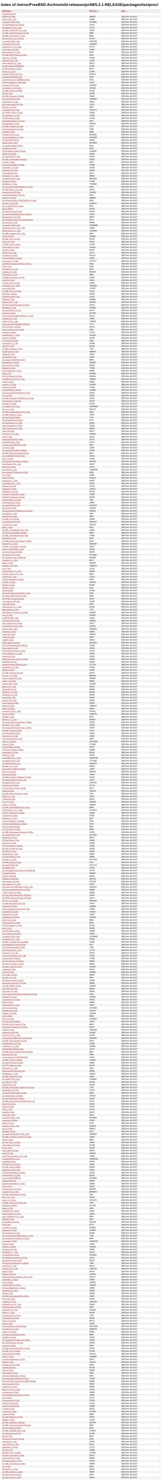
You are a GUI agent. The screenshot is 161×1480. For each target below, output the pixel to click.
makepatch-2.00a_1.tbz (12, 28)
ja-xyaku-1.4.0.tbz (9, 1082)
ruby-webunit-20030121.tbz (13, 1071)
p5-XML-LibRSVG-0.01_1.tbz (14, 30)
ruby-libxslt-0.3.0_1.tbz (11, 464)
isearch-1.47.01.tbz (10, 203)
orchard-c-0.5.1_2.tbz (11, 725)
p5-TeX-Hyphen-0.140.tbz (13, 961)
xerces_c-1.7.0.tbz (9, 676)
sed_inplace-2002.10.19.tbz (13, 769)
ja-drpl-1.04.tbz (8, 250)
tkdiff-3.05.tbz (7, 1002)
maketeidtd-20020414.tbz (12, 1049)
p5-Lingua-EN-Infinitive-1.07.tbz (15, 1379)
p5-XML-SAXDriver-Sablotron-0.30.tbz (18, 1087)
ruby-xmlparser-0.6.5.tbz (12, 428)
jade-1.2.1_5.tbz (9, 1200)
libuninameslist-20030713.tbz (14, 665)
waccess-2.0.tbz (9, 1346)
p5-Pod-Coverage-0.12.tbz (13, 1455)
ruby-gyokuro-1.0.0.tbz (11, 500)
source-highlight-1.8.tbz (12, 678)
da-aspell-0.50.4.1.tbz (11, 99)
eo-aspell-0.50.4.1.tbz (11, 505)
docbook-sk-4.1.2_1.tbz (12, 607)
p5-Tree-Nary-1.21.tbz (11, 1142)
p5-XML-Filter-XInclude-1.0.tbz (15, 794)
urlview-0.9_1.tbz (9, 577)
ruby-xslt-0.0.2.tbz (9, 1055)
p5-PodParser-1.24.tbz (11, 390)
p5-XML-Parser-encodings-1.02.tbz (16, 541)
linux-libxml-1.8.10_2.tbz (12, 626)
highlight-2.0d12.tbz (10, 879)
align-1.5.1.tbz (8, 1123)
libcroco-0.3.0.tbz (9, 508)
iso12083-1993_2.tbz (11, 442)
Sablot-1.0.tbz (8, 1362)
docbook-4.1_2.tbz (10, 481)
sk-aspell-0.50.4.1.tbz (11, 179)
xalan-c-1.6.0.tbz (9, 741)
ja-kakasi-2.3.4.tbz (9, 255)
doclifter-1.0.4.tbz (9, 404)
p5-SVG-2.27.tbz (9, 851)
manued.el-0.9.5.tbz (10, 1033)
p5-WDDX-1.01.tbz (10, 492)
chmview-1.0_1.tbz (10, 736)
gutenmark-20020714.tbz (12, 440)
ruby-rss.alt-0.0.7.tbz (10, 1384)
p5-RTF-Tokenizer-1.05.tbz (13, 813)
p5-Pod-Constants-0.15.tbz (13, 494)
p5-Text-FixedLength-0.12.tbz (14, 1093)
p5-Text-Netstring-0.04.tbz (13, 129)
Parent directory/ (9, 14)
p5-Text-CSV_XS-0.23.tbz (13, 39)
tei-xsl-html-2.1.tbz (9, 223)
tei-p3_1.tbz (7, 1148)
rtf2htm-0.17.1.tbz (9, 253)
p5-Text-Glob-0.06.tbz (11, 417)
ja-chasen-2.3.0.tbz (10, 341)
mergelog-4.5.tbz (9, 148)
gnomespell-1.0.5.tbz (11, 365)
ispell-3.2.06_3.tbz (10, 629)
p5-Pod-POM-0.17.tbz (11, 857)
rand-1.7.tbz (7, 1109)
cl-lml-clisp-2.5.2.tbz (10, 50)
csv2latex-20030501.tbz (12, 77)
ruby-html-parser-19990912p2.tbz (16, 80)
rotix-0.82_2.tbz (8, 1115)
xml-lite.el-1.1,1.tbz (10, 269)
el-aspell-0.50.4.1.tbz (11, 110)
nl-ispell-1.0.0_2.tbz (10, 1329)
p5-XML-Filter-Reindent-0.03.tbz (15, 33)
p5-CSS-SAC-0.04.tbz (11, 327)
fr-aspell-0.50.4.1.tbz (10, 135)
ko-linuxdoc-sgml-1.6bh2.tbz (14, 558)
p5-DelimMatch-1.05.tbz (12, 258)
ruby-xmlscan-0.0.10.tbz (12, 623)
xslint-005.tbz (7, 590)
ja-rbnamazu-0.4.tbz (10, 1392)
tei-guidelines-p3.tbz (10, 1255)
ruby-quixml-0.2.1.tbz (11, 1400)
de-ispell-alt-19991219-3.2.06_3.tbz (17, 1038)
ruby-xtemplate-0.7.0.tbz (12, 426)
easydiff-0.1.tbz (8, 868)
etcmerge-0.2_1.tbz (10, 343)
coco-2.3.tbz (7, 396)
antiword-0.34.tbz (9, 489)
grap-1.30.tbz (7, 1282)
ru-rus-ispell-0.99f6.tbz (11, 1178)
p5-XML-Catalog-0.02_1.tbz (13, 234)
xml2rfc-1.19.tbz (8, 582)
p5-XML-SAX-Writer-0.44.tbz (14, 547)
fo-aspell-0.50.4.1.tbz (11, 783)
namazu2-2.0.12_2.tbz (11, 711)
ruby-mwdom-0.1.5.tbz (11, 1214)
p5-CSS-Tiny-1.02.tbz (11, 829)
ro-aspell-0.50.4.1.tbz (11, 44)
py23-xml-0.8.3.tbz (10, 1008)
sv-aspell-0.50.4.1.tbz (11, 835)
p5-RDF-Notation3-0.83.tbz (13, 497)
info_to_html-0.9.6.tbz (11, 827)
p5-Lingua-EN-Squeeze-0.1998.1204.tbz (19, 1381)
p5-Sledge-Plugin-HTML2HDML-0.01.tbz (19, 201)
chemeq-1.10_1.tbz (10, 953)
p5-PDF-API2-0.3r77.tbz (12, 74)
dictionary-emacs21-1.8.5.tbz (14, 983)
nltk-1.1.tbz (6, 374)
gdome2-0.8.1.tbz (9, 997)
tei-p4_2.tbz (7, 1186)
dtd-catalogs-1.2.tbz (10, 610)
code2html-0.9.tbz (9, 662)
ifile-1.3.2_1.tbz (8, 1197)
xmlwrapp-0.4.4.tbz (10, 752)
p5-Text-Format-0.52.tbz (12, 212)
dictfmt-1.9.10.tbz (9, 154)
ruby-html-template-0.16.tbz (13, 947)
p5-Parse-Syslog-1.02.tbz (12, 750)
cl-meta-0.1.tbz (8, 1409)
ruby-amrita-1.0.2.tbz (10, 882)
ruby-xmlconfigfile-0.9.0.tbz (13, 165)
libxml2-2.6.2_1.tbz (10, 1269)
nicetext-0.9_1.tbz (9, 470)
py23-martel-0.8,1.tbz (11, 1458)
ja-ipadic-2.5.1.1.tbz (10, 1192)
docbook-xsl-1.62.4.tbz (11, 1189)
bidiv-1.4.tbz (7, 527)
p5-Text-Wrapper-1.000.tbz (13, 821)
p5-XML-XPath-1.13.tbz (12, 415)
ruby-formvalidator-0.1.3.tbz (13, 1184)
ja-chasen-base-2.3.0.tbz (12, 1096)
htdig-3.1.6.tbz (8, 1357)
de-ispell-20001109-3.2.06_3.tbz (15, 1134)
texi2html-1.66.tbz (9, 294)
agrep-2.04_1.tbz (9, 19)
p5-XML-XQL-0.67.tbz (11, 239)
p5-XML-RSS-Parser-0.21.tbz (14, 55)
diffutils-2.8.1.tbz (9, 1274)
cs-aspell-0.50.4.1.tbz (11, 406)
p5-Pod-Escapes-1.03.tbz (12, 980)
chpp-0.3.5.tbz (8, 744)
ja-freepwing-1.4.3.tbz (11, 1175)
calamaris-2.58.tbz (10, 1120)
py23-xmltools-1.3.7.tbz (12, 371)
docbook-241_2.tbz (10, 854)
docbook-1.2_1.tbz (10, 1068)
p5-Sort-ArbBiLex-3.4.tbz (12, 1417)
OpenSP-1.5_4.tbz (10, 544)
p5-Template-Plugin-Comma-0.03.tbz (17, 220)
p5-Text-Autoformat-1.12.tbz (13, 1359)
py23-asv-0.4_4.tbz (10, 102)
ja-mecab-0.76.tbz (9, 1241)
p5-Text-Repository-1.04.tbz (13, 1173)
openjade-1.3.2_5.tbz (11, 286)
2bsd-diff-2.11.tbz (9, 689)
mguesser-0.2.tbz (9, 1230)
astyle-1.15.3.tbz (9, 681)
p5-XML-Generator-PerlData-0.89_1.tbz (18, 1101)
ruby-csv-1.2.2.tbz (9, 58)
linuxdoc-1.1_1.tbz (10, 560)
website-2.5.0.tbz (9, 1013)
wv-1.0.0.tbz (7, 1129)
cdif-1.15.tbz (7, 1016)
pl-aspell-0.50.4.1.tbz (11, 1159)
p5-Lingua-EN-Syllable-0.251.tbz (16, 324)
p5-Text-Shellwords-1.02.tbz (14, 1376)
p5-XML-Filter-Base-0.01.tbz (14, 1195)
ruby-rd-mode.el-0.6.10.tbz (13, 330)
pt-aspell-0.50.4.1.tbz (11, 1118)
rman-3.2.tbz (7, 1324)
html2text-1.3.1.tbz (9, 692)
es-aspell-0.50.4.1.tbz (11, 761)
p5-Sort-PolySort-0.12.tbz (12, 1063)
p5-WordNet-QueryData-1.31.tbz (15, 1395)
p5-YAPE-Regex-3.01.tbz (12, 1343)
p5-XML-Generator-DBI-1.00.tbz (15, 1296)
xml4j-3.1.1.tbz (8, 1030)
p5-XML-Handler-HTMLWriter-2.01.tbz (18, 398)
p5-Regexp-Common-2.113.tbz (15, 613)
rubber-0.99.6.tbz (9, 1181)
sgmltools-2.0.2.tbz (10, 170)
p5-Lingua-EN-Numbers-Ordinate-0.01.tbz (19, 994)
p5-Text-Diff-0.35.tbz (10, 140)
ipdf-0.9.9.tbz (7, 1272)
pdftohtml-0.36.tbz (9, 1206)
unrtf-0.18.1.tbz (8, 280)
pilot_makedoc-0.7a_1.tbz (13, 1217)
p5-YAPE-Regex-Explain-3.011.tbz (16, 898)
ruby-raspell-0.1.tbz (10, 648)
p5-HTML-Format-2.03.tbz (13, 599)
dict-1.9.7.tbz (7, 1450)
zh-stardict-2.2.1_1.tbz (11, 758)
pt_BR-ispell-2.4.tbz (10, 352)
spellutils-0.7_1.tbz (10, 1252)
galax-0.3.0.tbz (8, 706)
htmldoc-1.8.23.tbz (10, 566)
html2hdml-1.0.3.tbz (10, 1090)
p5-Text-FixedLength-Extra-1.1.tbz (16, 593)
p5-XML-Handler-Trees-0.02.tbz (15, 942)
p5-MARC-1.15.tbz (10, 1280)
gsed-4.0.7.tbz (8, 346)
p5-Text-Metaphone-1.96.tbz (14, 1288)
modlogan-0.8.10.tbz (10, 917)
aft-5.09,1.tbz (7, 93)
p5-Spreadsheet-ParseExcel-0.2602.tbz (18, 871)
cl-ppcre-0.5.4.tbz (9, 1411)
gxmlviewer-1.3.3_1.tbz (12, 47)
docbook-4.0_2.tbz (10, 695)
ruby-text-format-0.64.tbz (12, 552)
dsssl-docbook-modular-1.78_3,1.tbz (17, 1277)
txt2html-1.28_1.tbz (10, 61)
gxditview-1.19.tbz (9, 1387)
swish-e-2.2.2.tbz (9, 198)
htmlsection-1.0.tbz (10, 914)
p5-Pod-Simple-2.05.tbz (12, 376)
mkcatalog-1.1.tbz (9, 514)
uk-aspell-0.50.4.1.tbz (11, 225)
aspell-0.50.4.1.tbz (10, 143)
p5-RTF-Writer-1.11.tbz (11, 1065)
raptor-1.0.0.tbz (8, 709)
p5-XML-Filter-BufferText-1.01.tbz (16, 807)
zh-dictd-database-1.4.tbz (12, 137)
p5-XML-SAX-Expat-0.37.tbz (14, 1024)
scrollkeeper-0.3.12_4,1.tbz (13, 379)
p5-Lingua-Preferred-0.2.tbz (13, 360)
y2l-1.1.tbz (6, 569)
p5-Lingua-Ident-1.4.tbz (12, 1461)
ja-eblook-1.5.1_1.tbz (11, 939)
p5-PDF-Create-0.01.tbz (12, 849)
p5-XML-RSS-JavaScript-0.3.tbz (15, 453)
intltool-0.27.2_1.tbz (10, 176)
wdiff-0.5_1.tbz (8, 755)
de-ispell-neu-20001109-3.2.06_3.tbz (17, 887)
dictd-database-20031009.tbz (14, 1326)
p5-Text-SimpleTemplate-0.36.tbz (16, 305)
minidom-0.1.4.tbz (9, 319)
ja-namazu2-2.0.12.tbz (11, 1315)
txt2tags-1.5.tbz (8, 299)
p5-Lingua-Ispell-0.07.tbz (12, 104)
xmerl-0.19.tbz (8, 972)
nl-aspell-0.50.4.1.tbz (11, 22)
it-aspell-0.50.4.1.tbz (10, 85)
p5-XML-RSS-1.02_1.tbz (12, 190)
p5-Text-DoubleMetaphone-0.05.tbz (17, 214)
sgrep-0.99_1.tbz (9, 1085)
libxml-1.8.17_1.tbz (10, 302)
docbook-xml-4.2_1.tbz (11, 1304)
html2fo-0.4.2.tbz (9, 1337)
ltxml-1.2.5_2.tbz (9, 772)
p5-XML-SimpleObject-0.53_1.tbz (16, 412)
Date (123, 11)
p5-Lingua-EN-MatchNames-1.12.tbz (17, 187)
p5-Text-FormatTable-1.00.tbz (14, 533)
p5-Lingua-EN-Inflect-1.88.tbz (14, 450)
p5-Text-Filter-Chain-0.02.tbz (14, 788)
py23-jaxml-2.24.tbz (10, 703)
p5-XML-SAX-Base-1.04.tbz (13, 1464)
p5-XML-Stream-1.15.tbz (12, 1472)
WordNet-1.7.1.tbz (9, 184)
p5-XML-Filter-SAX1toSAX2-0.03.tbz (17, 1052)
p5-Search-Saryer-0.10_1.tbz (14, 780)
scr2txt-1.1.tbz (8, 588)
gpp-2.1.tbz (7, 928)
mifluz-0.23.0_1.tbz (10, 321)
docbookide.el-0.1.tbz (11, 1233)
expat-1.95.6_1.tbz (10, 684)
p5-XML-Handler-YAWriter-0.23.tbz (16, 777)
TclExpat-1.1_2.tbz (10, 275)
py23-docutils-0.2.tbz (11, 621)
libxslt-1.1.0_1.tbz (9, 720)
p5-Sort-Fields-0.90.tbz (11, 1428)
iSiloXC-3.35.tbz (9, 1247)
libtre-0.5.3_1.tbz (9, 687)
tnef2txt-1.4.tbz (8, 717)
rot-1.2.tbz (6, 1466)
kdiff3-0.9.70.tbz (8, 17)
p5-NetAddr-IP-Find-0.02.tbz (14, 945)
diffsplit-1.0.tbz (8, 1219)
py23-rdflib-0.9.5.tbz (10, 1151)
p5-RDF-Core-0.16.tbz (11, 1453)
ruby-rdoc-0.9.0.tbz (10, 989)
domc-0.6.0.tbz (8, 431)
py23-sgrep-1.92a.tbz (11, 602)
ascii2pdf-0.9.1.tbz (9, 173)
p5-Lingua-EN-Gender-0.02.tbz (15, 472)
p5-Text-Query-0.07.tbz (11, 1434)
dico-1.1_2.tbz (8, 409)
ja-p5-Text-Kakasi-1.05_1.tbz (14, 956)
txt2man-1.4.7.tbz (9, 107)
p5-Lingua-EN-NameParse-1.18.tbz (17, 722)
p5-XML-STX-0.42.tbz (11, 1351)
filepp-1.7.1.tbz (8, 1313)
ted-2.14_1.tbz (8, 1019)
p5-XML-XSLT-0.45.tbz (11, 291)
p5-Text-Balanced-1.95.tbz (13, 25)
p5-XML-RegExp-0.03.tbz (12, 126)
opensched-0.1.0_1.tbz (11, 571)
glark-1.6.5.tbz (8, 1107)
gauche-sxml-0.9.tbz (10, 1406)
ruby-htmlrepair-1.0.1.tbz (12, 739)
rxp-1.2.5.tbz (7, 615)
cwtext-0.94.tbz (8, 1414)
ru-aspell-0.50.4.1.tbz (11, 937)
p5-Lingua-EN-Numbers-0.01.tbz (15, 1238)
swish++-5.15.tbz (9, 805)
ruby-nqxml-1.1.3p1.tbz (11, 401)
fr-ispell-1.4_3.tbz (9, 860)
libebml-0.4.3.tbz (9, 632)
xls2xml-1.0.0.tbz (9, 387)
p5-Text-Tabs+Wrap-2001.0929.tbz (16, 895)
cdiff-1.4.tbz (7, 266)
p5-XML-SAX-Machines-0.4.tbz (15, 536)
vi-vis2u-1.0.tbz (8, 162)
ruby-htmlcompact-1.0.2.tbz (13, 121)
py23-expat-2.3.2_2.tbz (11, 950)
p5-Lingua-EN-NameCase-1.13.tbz (16, 728)
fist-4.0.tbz (6, 1225)
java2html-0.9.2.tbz (10, 912)
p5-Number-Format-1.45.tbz (13, 651)
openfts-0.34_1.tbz (10, 1011)
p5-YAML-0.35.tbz (9, 975)
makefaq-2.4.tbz (9, 1162)
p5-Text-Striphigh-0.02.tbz (13, 579)
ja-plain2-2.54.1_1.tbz (11, 1035)
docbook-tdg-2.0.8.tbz (11, 1354)
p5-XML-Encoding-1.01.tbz (13, 278)
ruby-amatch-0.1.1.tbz (11, 923)
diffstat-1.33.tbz (8, 1420)
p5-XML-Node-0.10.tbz (11, 862)
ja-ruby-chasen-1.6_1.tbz (12, 574)
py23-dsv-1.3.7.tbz (10, 991)
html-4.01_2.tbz (8, 1299)
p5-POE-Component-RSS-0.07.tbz (16, 264)
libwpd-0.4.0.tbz (8, 368)
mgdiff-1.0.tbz (7, 640)
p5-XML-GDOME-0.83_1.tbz (14, 1431)
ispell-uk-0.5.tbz (8, 634)
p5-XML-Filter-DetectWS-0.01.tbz (16, 1348)
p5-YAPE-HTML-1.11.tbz (12, 113)
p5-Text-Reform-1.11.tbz (12, 423)
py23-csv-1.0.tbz (9, 920)
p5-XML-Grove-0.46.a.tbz (12, 673)
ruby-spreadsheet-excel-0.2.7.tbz (16, 909)
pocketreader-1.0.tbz (10, 124)
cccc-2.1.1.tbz (8, 802)
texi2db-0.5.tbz (8, 1112)
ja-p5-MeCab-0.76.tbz (11, 503)
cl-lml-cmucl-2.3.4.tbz (11, 1000)
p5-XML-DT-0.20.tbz (10, 519)
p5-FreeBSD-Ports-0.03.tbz (13, 456)
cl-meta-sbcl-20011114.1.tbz (14, 903)
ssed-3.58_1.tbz (9, 698)
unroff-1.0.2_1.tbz (9, 1266)
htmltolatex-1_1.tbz (10, 1074)
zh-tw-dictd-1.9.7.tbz (10, 247)
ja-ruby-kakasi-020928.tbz (13, 66)
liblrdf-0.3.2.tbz (8, 670)
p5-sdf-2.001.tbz (9, 873)
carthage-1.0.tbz (9, 969)
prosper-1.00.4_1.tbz (10, 1126)
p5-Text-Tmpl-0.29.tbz (11, 1022)
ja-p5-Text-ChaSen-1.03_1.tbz (14, 1156)
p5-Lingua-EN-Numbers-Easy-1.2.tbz (17, 1236)
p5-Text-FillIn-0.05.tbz (11, 958)
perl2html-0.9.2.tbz (10, 816)
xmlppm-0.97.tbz (9, 486)
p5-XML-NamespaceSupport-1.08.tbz (17, 832)
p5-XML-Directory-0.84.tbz (13, 96)
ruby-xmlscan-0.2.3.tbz (11, 934)
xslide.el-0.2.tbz (8, 656)
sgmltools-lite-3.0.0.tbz (11, 1044)
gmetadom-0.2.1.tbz (10, 667)
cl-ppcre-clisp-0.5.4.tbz (11, 893)
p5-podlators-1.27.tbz (11, 116)
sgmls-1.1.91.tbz (9, 1321)
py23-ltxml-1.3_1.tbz (10, 1046)
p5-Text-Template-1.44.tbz (13, 964)
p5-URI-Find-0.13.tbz (11, 931)
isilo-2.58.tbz (7, 209)
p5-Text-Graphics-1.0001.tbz (14, 82)
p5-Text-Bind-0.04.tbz (11, 747)
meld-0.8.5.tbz (8, 791)
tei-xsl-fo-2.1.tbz (8, 1104)
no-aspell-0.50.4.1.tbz (11, 522)
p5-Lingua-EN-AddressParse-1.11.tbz (18, 316)
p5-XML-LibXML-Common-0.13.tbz (16, 1137)
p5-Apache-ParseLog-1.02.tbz (14, 1027)
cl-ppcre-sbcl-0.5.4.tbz (11, 192)
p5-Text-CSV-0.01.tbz (11, 1164)
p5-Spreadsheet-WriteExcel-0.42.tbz (17, 511)
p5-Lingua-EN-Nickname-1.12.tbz (16, 890)
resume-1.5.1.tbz (9, 385)
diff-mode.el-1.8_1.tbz (11, 52)
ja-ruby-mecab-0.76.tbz (11, 1477)
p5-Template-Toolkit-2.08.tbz (14, 151)
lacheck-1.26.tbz (9, 338)
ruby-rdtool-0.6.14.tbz (11, 1145)
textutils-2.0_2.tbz (9, 272)
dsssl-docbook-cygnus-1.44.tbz (15, 659)
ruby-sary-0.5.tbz (9, 843)
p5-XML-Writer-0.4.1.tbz (12, 1076)
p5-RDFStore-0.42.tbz (11, 1285)
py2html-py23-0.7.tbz (11, 297)
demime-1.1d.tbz (9, 332)
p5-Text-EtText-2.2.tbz (11, 157)
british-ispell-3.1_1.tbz (11, 231)
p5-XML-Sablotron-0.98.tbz (13, 1423)
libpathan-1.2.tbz (9, 308)
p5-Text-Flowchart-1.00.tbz (13, 1099)
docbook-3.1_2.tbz (10, 1469)
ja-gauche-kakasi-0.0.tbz (12, 146)
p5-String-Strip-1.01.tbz (12, 69)
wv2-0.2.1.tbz (7, 1153)
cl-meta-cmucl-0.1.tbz (11, 283)
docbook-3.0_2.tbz (10, 1291)
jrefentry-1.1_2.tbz (9, 818)
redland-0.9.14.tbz (9, 906)
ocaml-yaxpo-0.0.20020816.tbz (15, 1057)
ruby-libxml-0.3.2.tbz (10, 1318)
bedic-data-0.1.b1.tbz (11, 643)
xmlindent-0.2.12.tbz (10, 1211)
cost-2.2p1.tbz (8, 236)
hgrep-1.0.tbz (7, 1140)
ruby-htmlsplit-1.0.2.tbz (11, 1307)
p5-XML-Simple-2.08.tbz (12, 91)
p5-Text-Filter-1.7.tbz (10, 840)
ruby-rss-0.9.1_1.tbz (10, 1444)
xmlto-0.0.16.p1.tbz (10, 1403)
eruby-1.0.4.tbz (8, 242)
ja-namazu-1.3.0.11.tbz (11, 88)
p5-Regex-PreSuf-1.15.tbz (13, 1439)
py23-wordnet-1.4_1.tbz (12, 654)
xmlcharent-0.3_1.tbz (11, 1005)
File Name (6, 11)
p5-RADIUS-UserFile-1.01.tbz (14, 1258)
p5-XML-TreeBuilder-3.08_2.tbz (15, 530)
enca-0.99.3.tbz (8, 288)
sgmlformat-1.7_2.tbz (11, 335)
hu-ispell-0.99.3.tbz (10, 865)
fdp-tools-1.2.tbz (9, 467)
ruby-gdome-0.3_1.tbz (11, 884)
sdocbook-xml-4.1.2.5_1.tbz (13, 228)
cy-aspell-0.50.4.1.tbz (11, 41)
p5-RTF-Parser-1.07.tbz (12, 925)
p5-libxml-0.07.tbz (9, 1249)
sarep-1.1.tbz (7, 1208)
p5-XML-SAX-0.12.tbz (11, 244)
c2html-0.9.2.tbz (8, 799)
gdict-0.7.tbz (7, 1436)
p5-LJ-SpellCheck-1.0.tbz (12, 206)
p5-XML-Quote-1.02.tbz (12, 731)
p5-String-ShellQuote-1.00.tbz (14, 824)
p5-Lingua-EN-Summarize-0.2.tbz (16, 393)
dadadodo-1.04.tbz (10, 1447)
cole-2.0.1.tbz (7, 1370)
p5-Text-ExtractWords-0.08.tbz (14, 645)
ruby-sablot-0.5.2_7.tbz (11, 63)
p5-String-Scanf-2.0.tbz (11, 1475)
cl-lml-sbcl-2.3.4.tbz (10, 168)
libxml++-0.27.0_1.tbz (11, 1390)
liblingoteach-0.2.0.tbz (11, 217)
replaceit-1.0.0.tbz (9, 516)
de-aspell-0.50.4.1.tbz (11, 555)
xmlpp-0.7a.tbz (8, 637)
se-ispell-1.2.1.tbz (9, 1228)
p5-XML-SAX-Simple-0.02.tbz (14, 1041)
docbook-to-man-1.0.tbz (12, 1261)
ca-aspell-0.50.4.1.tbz (11, 763)
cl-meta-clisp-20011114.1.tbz (14, 445)
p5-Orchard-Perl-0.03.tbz (12, 420)
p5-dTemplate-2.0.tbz (11, 118)
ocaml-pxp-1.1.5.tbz (10, 261)
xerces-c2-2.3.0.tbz (10, 901)
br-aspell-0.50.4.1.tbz (11, 1079)
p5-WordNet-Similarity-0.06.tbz (15, 461)
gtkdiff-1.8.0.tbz (8, 585)
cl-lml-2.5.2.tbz (8, 448)
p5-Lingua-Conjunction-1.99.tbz (15, 1263)
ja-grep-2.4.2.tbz (9, 181)
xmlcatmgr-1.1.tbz (9, 1442)
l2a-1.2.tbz (6, 475)
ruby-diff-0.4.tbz (8, 604)
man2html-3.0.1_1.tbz (11, 483)
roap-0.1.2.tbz (8, 382)
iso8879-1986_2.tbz (10, 618)
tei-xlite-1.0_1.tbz (9, 978)
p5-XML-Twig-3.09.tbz (11, 1167)
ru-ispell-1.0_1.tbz (9, 525)
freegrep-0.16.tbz (9, 775)
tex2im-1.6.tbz (8, 1244)
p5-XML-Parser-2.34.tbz (12, 1060)
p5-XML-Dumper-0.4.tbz (12, 349)
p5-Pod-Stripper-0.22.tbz (12, 846)
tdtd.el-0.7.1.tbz (8, 796)
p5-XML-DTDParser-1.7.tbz (13, 36)
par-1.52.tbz (7, 1398)
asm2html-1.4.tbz (9, 357)
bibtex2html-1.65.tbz (10, 363)
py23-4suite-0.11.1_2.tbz (12, 810)
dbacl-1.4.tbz (7, 563)
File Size (93, 11)
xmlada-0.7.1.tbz (9, 1302)
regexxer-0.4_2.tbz (10, 1310)
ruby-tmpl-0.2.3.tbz (10, 1373)
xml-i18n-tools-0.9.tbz (11, 733)
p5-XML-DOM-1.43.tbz (11, 986)
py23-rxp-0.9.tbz (9, 313)
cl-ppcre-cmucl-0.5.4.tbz (12, 967)
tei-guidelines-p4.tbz (10, 1222)
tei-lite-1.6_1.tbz (9, 72)
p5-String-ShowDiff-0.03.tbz (13, 1335)
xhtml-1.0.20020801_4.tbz (13, 549)
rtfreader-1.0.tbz (8, 1131)
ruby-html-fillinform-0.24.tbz (13, 195)
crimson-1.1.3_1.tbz (10, 434)
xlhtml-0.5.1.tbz (8, 354)
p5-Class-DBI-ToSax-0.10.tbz (14, 596)
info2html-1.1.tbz (9, 538)
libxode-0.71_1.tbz (10, 766)
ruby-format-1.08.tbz (10, 785)
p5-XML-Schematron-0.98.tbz (14, 159)
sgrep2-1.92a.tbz (9, 876)
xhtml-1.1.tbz (7, 1293)
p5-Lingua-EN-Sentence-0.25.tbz (16, 1340)
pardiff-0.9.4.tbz (8, 132)
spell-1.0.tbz (7, 437)
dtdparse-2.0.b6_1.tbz (11, 1170)
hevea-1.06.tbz (8, 714)
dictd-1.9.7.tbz (8, 478)
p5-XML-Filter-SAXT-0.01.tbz (14, 1203)
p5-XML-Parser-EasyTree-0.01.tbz (16, 1425)
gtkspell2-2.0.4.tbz (9, 838)
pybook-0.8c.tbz (8, 1368)
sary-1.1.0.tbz (7, 459)
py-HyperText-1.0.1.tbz (11, 310)
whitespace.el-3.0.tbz (11, 1365)
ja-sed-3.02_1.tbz (9, 700)
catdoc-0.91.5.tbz (9, 1332)
